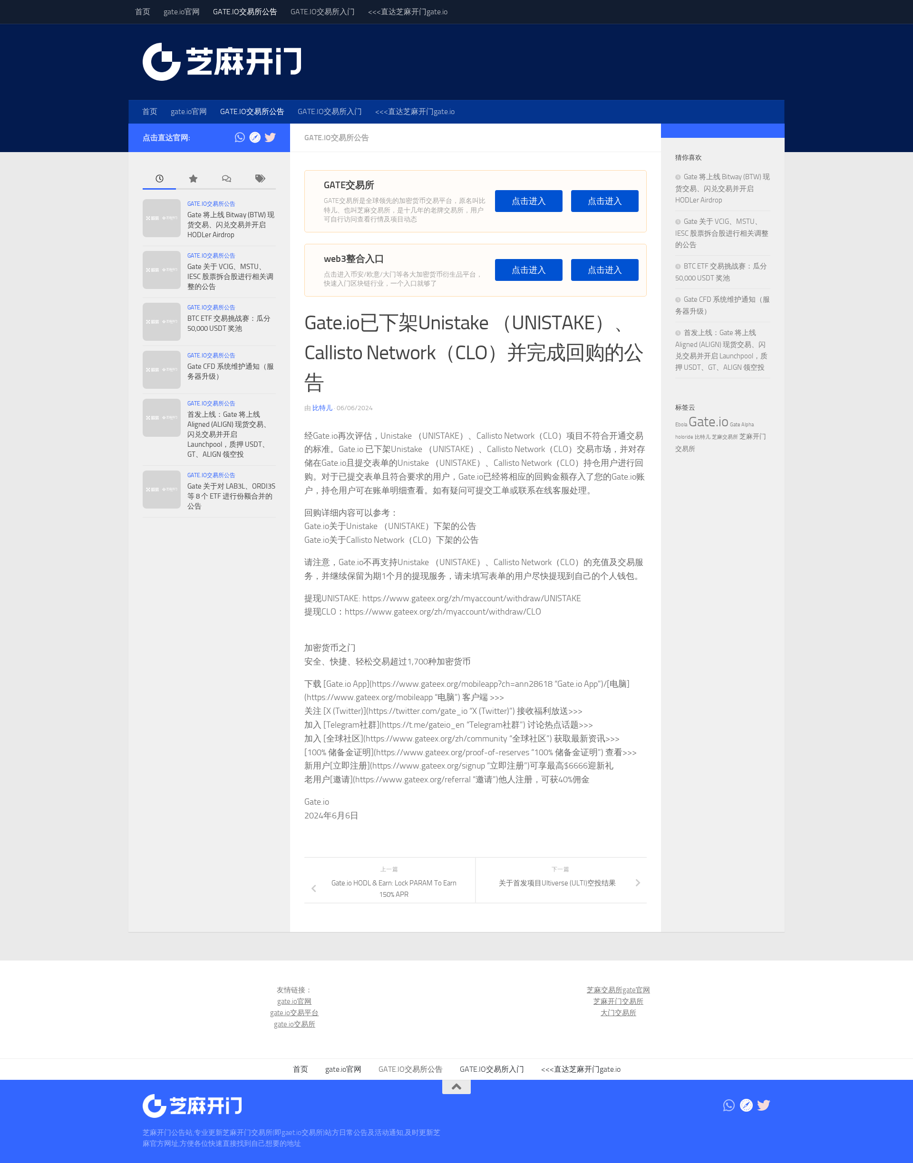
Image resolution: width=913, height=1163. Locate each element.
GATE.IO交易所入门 (323, 11)
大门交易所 (618, 1013)
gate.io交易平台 (294, 1013)
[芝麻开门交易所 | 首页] (222, 62)
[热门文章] (192, 179)
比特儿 (322, 408)
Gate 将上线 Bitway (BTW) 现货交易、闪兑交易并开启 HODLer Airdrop (230, 225)
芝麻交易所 (725, 437)
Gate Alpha (742, 425)
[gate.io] (255, 137)
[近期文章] (159, 179)
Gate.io (708, 421)
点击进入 (529, 201)
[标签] (259, 179)
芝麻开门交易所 (618, 1001)
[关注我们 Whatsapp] (239, 137)
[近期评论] (226, 179)
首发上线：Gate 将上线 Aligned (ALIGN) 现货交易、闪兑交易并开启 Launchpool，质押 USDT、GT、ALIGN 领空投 (229, 434)
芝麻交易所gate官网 (618, 990)
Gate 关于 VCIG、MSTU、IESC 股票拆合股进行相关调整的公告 (230, 276)
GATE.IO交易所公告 (245, 11)
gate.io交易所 (294, 1024)
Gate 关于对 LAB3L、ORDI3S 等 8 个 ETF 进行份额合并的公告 (231, 496)
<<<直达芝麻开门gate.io (407, 11)
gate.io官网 (182, 11)
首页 (142, 11)
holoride (684, 437)
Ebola (681, 425)
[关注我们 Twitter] (270, 137)
